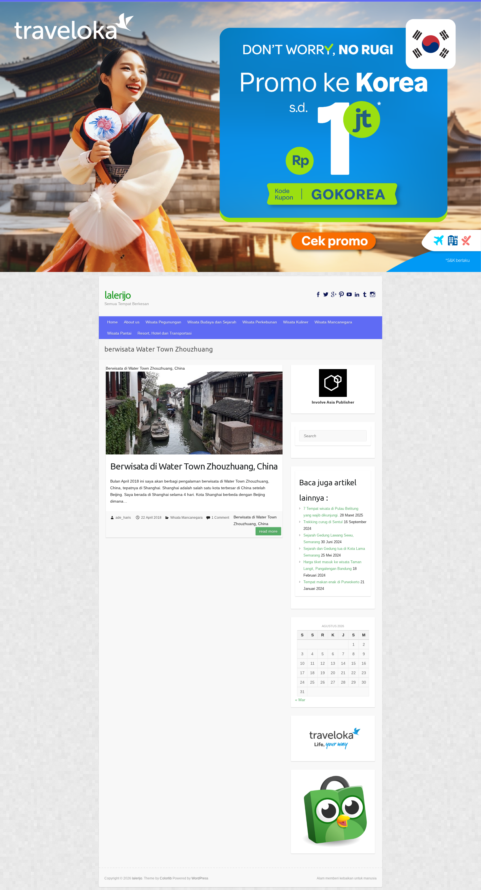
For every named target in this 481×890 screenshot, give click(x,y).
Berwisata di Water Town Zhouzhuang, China (194, 466)
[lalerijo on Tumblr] (365, 294)
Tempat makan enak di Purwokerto (331, 582)
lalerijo (117, 295)
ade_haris (123, 518)
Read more (268, 531)
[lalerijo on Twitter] (326, 294)
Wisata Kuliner (295, 322)
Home (112, 322)
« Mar (300, 700)
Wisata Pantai (119, 333)
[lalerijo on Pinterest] (341, 294)
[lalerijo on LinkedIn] (357, 294)
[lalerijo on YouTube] (349, 294)
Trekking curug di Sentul (323, 522)
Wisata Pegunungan (163, 322)
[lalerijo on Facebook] (318, 294)
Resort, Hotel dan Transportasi (165, 333)
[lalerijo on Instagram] (372, 294)
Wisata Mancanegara (333, 322)
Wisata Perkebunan (259, 322)
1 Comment (220, 518)
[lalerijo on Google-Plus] (333, 294)
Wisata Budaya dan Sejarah (211, 322)
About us (131, 322)
